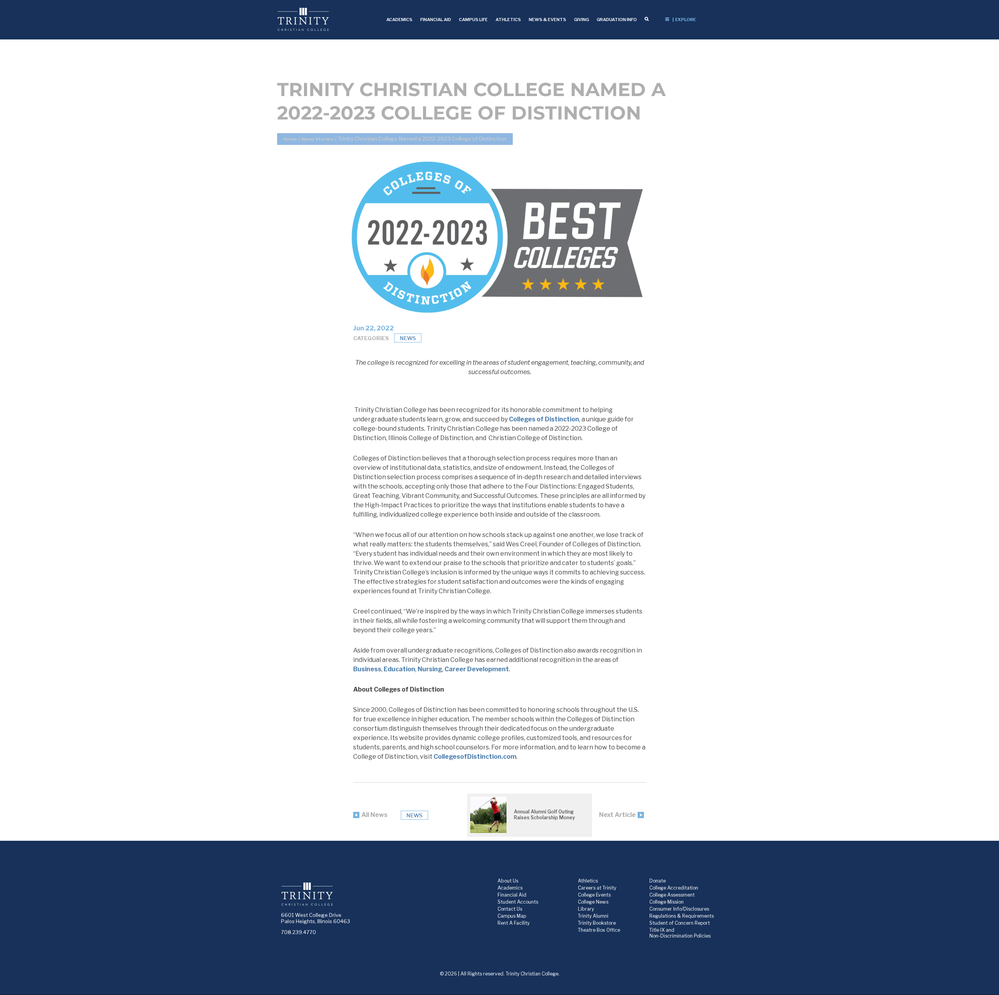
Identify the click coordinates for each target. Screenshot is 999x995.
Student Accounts (518, 902)
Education (399, 669)
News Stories (317, 139)
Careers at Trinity (597, 888)
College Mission (666, 902)
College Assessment (672, 895)
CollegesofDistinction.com (475, 756)
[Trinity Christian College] (329, 19)
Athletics (588, 881)
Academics (510, 888)
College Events (594, 895)
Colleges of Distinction (544, 419)
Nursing (430, 669)
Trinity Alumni (593, 916)
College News (593, 902)
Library (586, 909)
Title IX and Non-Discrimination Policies (680, 933)
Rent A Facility (514, 923)
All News (374, 814)
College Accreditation (673, 888)
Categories (371, 338)
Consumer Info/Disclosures (679, 909)
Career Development (476, 669)
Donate (657, 881)
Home (290, 139)
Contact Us (510, 909)
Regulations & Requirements (681, 916)
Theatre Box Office (599, 930)
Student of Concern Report (679, 923)
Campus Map (512, 916)
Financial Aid (512, 895)
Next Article (617, 814)
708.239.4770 (298, 932)
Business (367, 669)
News (408, 338)
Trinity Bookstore (597, 923)
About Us (508, 881)
